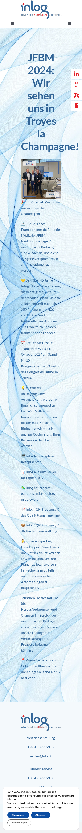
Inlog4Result (35, 472)
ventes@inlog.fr (41, 756)
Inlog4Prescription (40, 456)
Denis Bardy (50, 547)
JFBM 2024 (34, 202)
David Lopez (30, 547)
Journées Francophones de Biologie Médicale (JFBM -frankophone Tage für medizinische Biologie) (40, 235)
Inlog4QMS (34, 509)
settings (56, 807)
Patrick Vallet (38, 553)
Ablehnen (40, 815)
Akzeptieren (18, 815)
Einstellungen (19, 822)
